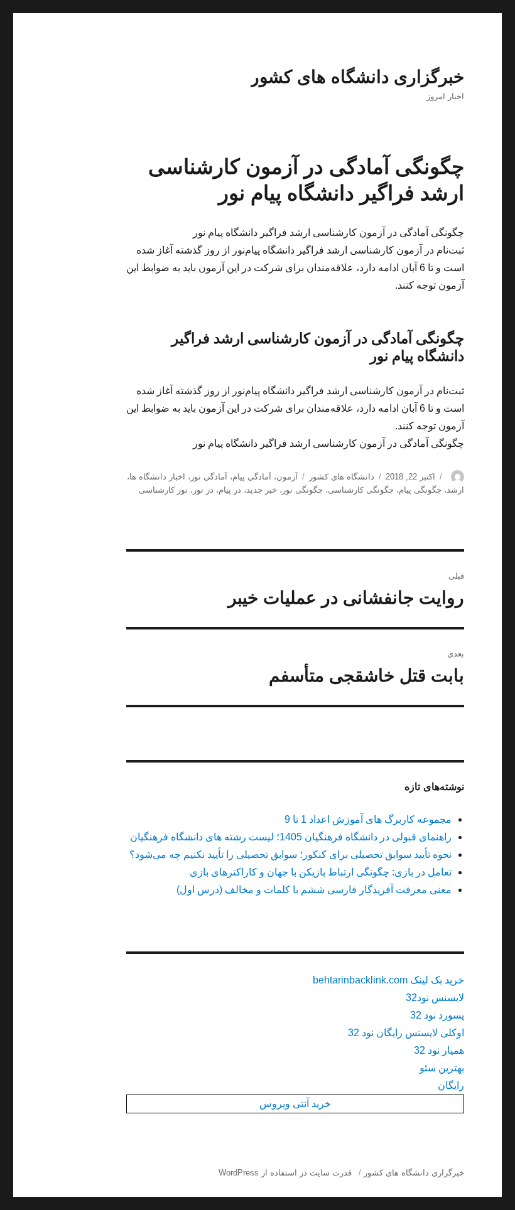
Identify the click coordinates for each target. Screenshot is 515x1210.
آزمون (287, 476)
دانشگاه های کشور (341, 476)
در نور (203, 490)
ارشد (455, 490)
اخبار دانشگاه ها (157, 476)
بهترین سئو (442, 1068)
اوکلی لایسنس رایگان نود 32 (406, 1032)
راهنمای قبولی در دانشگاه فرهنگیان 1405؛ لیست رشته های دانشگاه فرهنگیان (291, 837)
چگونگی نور (302, 490)
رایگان (451, 1085)
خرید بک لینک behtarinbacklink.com (388, 980)
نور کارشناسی (163, 490)
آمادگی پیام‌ (251, 476)
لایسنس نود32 (435, 997)
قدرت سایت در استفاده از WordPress (285, 1172)
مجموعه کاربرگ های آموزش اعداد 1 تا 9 (368, 819)
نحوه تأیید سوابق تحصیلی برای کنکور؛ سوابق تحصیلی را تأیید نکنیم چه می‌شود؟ (290, 854)
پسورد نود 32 (437, 1015)
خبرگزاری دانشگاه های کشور (357, 77)
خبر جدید (261, 490)
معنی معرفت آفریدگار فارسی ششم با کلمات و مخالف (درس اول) (314, 889)
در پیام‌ (230, 490)
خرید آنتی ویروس (295, 1103)
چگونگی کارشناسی (361, 490)
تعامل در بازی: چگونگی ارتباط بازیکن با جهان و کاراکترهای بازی (321, 872)
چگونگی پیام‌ (420, 490)
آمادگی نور (208, 476)
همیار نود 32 (439, 1050)
